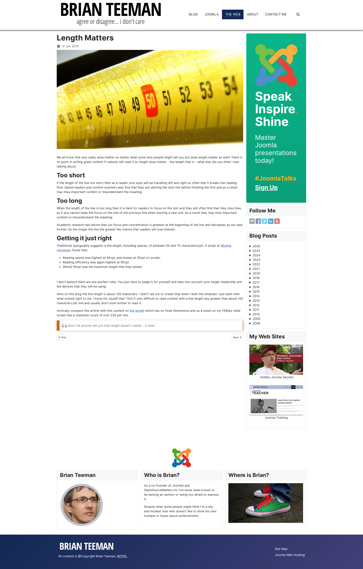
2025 (256, 251)
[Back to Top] (356, 562)
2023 (256, 260)
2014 (256, 296)
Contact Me (276, 14)
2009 (256, 319)
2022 (256, 264)
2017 (256, 282)
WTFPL (122, 556)
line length (137, 310)
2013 (256, 300)
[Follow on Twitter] (264, 221)
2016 (256, 287)
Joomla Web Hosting (290, 555)
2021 (256, 269)
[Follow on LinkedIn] (270, 221)
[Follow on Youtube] (277, 221)
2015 (256, 291)
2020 (256, 273)
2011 (256, 310)
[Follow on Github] (252, 221)
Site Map (281, 549)
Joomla (212, 14)
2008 (256, 323)
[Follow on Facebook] (258, 221)
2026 (256, 246)
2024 (256, 255)
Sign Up (266, 187)
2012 (256, 305)
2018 (256, 278)
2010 (256, 314)
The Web (232, 14)
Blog (193, 14)
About (252, 14)
